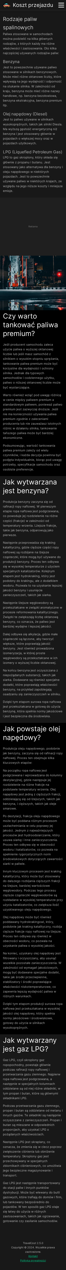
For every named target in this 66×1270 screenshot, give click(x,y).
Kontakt (33, 1256)
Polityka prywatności (33, 1260)
